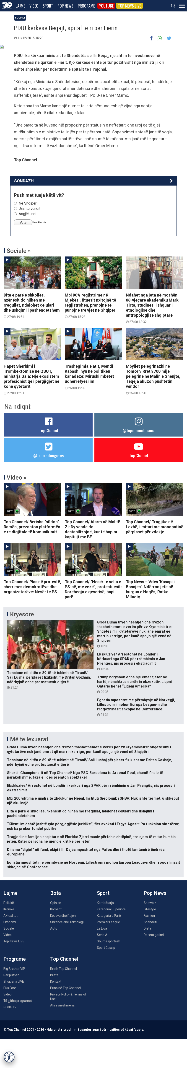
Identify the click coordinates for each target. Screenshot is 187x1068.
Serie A (102, 935)
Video (33, 6)
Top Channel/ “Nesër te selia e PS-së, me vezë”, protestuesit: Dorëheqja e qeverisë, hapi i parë (93, 589)
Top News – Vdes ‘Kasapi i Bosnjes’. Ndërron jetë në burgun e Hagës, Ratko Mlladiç (150, 589)
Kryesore (22, 614)
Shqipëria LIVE (13, 981)
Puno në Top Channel (65, 988)
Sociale (20, 17)
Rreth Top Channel (63, 969)
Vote (23, 222)
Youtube (106, 6)
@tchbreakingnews (48, 455)
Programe (86, 6)
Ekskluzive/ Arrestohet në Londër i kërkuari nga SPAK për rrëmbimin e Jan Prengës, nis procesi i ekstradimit (131, 661)
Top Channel (48, 430)
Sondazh (24, 180)
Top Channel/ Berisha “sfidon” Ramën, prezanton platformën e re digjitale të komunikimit (32, 526)
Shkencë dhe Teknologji (67, 922)
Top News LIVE (129, 6)
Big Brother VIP (14, 969)
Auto (53, 928)
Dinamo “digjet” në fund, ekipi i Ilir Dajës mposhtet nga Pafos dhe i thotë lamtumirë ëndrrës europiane (86, 851)
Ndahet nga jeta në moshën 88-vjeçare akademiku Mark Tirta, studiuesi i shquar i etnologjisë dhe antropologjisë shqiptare (152, 308)
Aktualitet (10, 915)
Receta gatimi (154, 935)
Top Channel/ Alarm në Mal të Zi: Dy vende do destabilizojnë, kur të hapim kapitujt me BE (92, 529)
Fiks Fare (9, 988)
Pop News (65, 6)
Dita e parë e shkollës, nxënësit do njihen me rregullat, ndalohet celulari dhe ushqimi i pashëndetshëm (32, 306)
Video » (16, 477)
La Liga (102, 928)
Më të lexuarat (29, 739)
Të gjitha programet (17, 1001)
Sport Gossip (106, 947)
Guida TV (9, 1007)
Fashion (149, 915)
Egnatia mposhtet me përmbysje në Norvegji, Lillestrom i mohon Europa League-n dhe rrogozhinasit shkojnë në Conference (136, 707)
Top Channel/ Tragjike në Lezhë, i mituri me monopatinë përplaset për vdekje (154, 526)
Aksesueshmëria (62, 1005)
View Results (39, 222)
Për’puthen (11, 975)
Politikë (8, 903)
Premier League (108, 922)
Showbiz (150, 903)
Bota (55, 893)
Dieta (147, 928)
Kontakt (55, 981)
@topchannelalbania (139, 430)
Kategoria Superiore (111, 909)
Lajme (20, 6)
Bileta (54, 975)
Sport (48, 6)
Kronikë (8, 909)
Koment (56, 909)
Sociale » (19, 250)
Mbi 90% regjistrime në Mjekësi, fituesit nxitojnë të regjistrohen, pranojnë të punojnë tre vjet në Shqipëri (91, 306)
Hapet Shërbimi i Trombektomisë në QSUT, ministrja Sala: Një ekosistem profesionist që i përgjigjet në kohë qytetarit (31, 379)
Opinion (55, 903)
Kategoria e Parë (109, 915)
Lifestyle (150, 909)
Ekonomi (9, 922)
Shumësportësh (108, 941)
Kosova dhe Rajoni (63, 915)
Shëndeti (150, 922)
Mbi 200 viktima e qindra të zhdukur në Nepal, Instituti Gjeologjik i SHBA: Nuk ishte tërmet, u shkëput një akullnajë (93, 800)
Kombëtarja (105, 903)
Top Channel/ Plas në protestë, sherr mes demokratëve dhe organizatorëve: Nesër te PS (32, 586)
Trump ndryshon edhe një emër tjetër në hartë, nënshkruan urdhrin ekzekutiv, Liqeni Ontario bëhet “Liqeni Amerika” (134, 684)
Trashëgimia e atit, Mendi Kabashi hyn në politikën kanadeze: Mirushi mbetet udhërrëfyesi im (89, 377)
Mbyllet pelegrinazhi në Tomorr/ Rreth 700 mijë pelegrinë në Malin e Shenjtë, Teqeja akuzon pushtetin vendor (153, 379)
